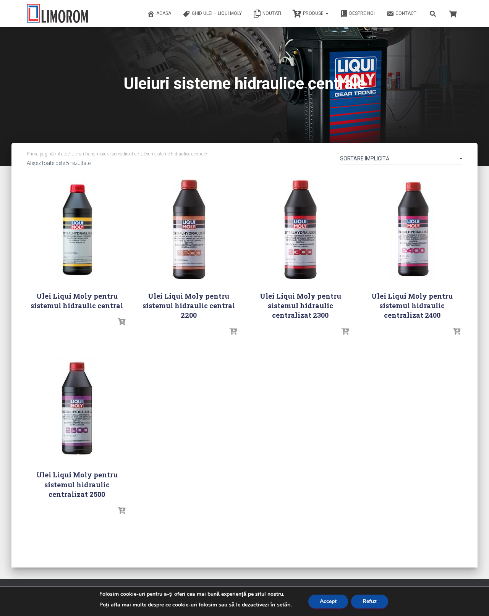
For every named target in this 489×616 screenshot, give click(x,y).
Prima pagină (40, 154)
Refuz (370, 601)
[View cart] (452, 13)
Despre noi (362, 13)
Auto (62, 154)
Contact (405, 13)
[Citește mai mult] (121, 322)
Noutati (271, 13)
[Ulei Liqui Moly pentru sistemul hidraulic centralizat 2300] (300, 229)
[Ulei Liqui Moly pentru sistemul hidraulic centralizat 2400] (412, 229)
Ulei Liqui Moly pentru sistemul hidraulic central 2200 (188, 305)
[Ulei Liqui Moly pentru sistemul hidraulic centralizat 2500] (77, 408)
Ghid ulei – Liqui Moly (217, 13)
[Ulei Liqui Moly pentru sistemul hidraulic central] (77, 229)
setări (284, 604)
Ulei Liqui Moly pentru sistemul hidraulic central (77, 300)
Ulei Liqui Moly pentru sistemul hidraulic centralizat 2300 (300, 305)
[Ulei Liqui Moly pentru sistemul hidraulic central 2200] (189, 229)
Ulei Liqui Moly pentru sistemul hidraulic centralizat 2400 (412, 305)
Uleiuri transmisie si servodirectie (103, 154)
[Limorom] (57, 13)
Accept (328, 601)
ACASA (163, 13)
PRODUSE (314, 13)
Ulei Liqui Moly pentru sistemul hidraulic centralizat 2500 (77, 484)
